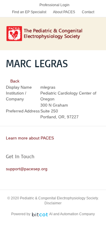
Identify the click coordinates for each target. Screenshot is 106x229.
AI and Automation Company (72, 214)
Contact (88, 12)
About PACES (64, 12)
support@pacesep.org (26, 168)
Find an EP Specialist (29, 12)
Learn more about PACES (30, 138)
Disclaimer (53, 203)
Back (14, 81)
